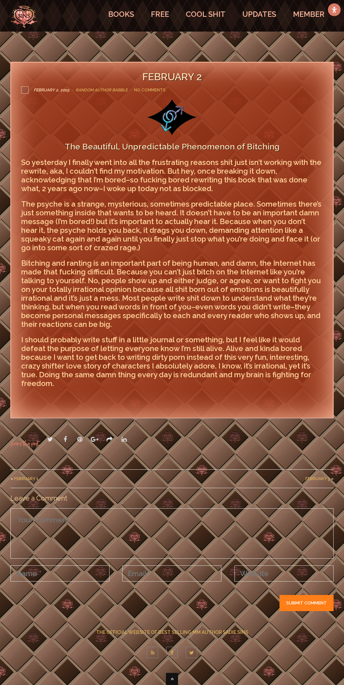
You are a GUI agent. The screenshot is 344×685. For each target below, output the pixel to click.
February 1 (26, 478)
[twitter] (191, 652)
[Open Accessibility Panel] (334, 9)
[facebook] (172, 652)
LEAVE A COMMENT (53, 398)
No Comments (150, 90)
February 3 (317, 478)
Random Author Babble (102, 90)
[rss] (152, 652)
